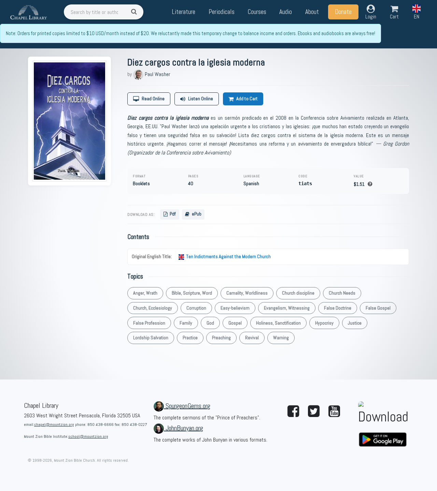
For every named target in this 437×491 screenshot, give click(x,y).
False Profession (149, 323)
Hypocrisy (324, 323)
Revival (252, 337)
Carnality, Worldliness (247, 293)
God (210, 323)
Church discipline (298, 293)
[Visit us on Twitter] (314, 411)
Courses (257, 12)
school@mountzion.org (88, 436)
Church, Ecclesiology (152, 308)
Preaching (221, 337)
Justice (355, 323)
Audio (285, 12)
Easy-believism (235, 308)
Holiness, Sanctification (278, 323)
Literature (183, 12)
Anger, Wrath (145, 293)
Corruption (196, 308)
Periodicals (222, 12)
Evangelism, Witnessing (287, 308)
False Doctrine (337, 308)
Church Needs (342, 293)
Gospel (235, 323)
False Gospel (378, 308)
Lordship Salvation (150, 337)
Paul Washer (157, 74)
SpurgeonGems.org (188, 405)
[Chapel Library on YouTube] (334, 411)
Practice (190, 337)
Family (186, 323)
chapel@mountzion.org (54, 424)
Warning (281, 337)
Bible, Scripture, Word (192, 293)
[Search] (135, 11)
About (312, 12)
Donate (343, 12)
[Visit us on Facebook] (293, 411)
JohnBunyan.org (184, 427)
